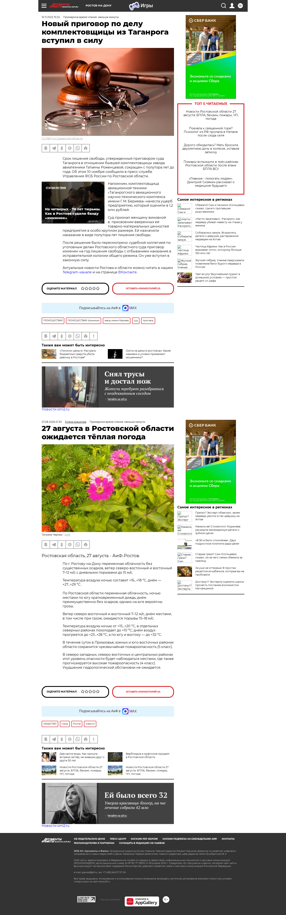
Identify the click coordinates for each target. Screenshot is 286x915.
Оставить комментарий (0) (143, 288)
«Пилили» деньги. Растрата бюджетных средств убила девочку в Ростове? (78, 354)
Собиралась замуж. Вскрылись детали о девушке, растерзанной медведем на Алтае (216, 236)
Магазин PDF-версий (144, 839)
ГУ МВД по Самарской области (62, 138)
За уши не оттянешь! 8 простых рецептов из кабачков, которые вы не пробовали (219, 571)
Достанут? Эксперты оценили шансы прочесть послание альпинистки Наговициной (219, 585)
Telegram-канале (77, 272)
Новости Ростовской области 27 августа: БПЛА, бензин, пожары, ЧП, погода (210, 115)
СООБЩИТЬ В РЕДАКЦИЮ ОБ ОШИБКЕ (142, 843)
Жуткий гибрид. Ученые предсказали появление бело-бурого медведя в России (219, 264)
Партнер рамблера (110, 899)
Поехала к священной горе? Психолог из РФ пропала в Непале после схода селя (211, 132)
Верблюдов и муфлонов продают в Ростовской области (148, 755)
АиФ (67, 534)
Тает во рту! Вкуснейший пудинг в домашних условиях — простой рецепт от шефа (217, 277)
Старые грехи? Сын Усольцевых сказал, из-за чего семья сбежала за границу (218, 557)
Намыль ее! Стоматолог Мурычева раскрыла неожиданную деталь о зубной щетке (217, 530)
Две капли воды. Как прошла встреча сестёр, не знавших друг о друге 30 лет (82, 757)
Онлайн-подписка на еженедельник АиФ (189, 839)
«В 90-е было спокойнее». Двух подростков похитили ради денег (217, 542)
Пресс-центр (118, 839)
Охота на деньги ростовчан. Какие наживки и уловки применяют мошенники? (148, 354)
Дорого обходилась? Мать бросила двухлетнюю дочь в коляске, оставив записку (210, 148)
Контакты (228, 839)
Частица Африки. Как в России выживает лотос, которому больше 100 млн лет (218, 250)
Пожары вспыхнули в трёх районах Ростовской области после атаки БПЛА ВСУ (211, 165)
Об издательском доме (89, 839)
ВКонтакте (127, 272)
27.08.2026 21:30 (52, 421)
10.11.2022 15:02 (51, 17)
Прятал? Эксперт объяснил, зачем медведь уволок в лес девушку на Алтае (217, 516)
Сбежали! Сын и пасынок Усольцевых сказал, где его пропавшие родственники (219, 208)
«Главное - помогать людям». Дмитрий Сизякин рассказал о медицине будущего (210, 182)
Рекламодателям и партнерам (94, 843)
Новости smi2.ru (56, 409)
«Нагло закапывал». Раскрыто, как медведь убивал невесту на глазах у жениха (218, 222)
